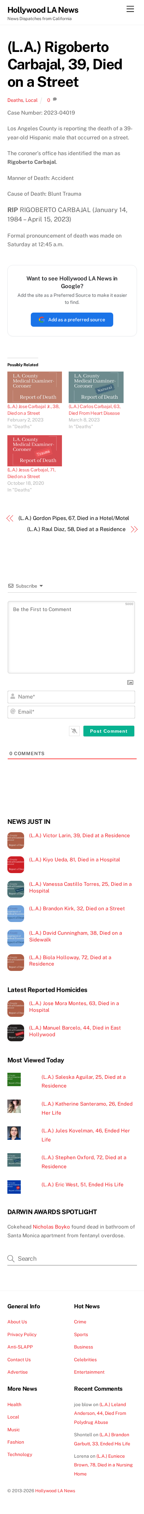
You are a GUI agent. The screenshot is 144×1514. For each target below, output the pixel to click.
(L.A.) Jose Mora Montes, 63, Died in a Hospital (74, 1006)
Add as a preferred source (76, 319)
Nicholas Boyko (51, 1227)
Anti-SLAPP (20, 1347)
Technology (19, 1454)
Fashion (15, 1442)
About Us (17, 1321)
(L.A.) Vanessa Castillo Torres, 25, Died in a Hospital (80, 887)
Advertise (17, 1372)
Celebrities (85, 1359)
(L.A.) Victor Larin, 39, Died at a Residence (79, 835)
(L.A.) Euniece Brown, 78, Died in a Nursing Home (103, 1464)
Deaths (15, 100)
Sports (81, 1334)
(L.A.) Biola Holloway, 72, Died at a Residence (70, 961)
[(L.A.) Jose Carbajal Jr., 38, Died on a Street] (34, 387)
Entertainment (89, 1372)
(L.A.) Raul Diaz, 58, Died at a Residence (76, 529)
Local (31, 100)
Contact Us (19, 1359)
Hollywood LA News (55, 1490)
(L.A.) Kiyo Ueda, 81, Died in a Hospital (74, 859)
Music (13, 1429)
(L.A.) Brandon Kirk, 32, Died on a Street (77, 908)
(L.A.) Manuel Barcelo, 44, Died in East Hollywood (75, 1031)
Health (14, 1404)
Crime (80, 1321)
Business (83, 1347)
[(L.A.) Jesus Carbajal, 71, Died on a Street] (34, 450)
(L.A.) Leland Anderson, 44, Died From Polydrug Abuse (100, 1413)
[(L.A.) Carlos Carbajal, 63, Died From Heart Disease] (96, 387)
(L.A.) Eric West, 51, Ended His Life (83, 1184)
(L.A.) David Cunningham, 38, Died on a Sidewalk (75, 936)
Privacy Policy (22, 1334)
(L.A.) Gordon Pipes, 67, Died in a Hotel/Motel (73, 518)
